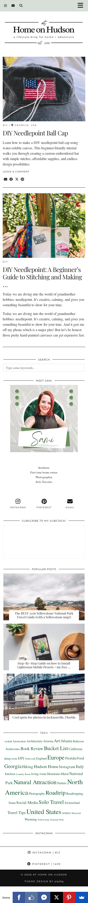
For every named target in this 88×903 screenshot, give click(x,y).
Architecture (34, 741)
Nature (62, 783)
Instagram (67, 766)
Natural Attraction (35, 782)
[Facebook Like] (31, 897)
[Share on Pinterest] (22, 179)
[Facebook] (19, 897)
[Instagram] (5, 6)
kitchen (10, 773)
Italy (80, 766)
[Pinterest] (69, 897)
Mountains (53, 774)
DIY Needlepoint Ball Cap (35, 133)
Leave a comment (16, 171)
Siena (12, 803)
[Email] (13, 6)
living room (38, 774)
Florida (70, 758)
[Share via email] (5, 179)
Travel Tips (16, 812)
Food (80, 758)
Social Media (27, 802)
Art (57, 740)
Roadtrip (56, 792)
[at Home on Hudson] (44, 28)
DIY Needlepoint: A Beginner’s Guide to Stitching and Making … (42, 277)
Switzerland (72, 803)
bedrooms (13, 749)
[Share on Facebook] (11, 179)
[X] (56, 897)
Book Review (32, 748)
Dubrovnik (30, 758)
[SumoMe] (81, 897)
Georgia (12, 766)
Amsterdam (19, 741)
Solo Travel (51, 801)
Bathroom (78, 741)
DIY (5, 125)
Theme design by (44, 881)
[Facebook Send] (44, 897)
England (41, 758)
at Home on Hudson (50, 874)
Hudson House (46, 766)
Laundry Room (23, 774)
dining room (10, 758)
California (75, 749)
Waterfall (76, 813)
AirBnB (8, 741)
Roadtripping (74, 793)
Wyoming (31, 819)
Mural (65, 774)
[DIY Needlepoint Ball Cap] (44, 89)
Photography (37, 793)
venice (66, 812)
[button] (81, 6)
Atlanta (66, 740)
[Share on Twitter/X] (17, 179)
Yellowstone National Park (50, 819)
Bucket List (56, 748)
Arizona (48, 741)
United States (43, 811)
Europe (56, 757)
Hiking (27, 766)
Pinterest (46, 864)
